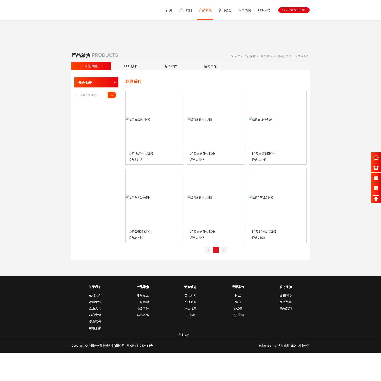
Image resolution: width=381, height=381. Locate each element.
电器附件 (170, 66)
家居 (238, 295)
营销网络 (286, 295)
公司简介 (95, 295)
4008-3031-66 (295, 10)
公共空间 (238, 315)
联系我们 (286, 308)
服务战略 (286, 302)
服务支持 (264, 10)
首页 (169, 10)
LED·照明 (131, 66)
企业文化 (95, 308)
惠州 (287, 345)
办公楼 (238, 308)
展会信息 (190, 308)
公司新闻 (190, 295)
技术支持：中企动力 (270, 345)
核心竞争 (95, 315)
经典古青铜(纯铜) (202, 153)
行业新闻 (190, 302)
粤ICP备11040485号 (140, 345)
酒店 (238, 302)
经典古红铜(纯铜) (141, 153)
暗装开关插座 (285, 56)
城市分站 (304, 345)
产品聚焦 (205, 10)
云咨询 (190, 315)
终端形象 (95, 328)
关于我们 (185, 10)
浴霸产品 (210, 66)
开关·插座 (266, 56)
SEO (293, 345)
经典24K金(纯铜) (141, 231)
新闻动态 (225, 10)
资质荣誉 (95, 321)
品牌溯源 (95, 302)
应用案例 (244, 10)
